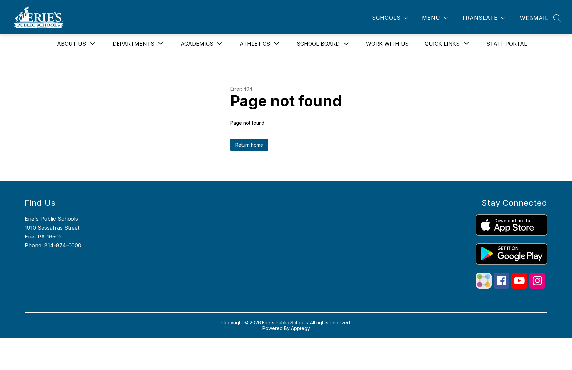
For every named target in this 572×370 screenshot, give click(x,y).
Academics (197, 43)
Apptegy (300, 328)
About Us (71, 43)
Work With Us (387, 43)
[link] (534, 18)
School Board (318, 43)
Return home (249, 145)
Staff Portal (506, 43)
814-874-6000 (62, 245)
